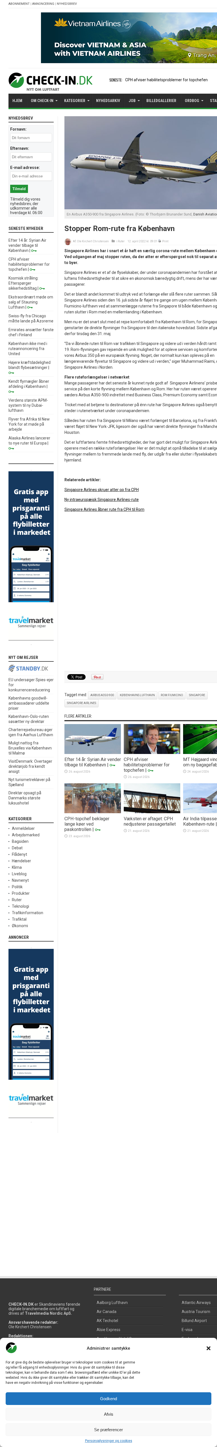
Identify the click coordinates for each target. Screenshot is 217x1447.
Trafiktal (19, 919)
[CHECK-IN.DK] (50, 86)
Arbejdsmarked (26, 835)
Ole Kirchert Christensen (93, 241)
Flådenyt (19, 854)
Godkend (108, 1398)
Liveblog (19, 874)
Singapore (197, 695)
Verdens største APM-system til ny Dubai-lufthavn (28, 405)
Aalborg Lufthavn (112, 1302)
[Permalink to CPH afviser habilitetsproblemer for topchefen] (152, 752)
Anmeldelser (23, 828)
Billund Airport (194, 1320)
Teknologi (20, 906)
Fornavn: (18, 129)
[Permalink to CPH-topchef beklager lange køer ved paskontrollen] (92, 812)
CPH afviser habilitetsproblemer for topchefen (166, 80)
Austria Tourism (196, 1311)
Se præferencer (108, 1429)
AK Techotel (107, 1320)
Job (132, 100)
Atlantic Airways (196, 1302)
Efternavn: (19, 148)
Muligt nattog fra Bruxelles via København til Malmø (30, 748)
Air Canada (106, 1311)
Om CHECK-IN (42, 100)
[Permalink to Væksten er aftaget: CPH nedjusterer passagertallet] (152, 812)
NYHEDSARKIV (108, 100)
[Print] (160, 241)
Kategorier (74, 100)
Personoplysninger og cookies (108, 1441)
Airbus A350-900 (102, 695)
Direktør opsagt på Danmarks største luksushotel (24, 798)
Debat (17, 848)
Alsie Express (108, 1329)
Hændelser (21, 861)
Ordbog (192, 100)
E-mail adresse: (25, 167)
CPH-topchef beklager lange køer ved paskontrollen (86, 824)
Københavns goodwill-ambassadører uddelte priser (28, 703)
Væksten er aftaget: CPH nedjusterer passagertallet (150, 821)
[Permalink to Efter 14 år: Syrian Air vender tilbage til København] (92, 752)
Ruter (121, 241)
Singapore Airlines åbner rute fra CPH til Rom (104, 509)
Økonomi (20, 925)
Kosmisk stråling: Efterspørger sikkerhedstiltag (23, 283)
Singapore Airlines (81, 703)
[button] (208, 1348)
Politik (17, 887)
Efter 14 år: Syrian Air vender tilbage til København (92, 762)
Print (165, 241)
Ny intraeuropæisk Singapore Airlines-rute (101, 499)
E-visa (187, 1329)
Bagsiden (20, 841)
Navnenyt (20, 880)
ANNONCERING (43, 4)
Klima (17, 867)
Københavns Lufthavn (137, 695)
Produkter (21, 893)
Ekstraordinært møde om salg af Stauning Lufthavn (30, 302)
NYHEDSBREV (67, 4)
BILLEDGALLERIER (161, 100)
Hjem (17, 100)
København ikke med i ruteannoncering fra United (27, 348)
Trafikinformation (27, 913)
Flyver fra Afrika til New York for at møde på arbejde (29, 424)
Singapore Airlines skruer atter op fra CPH (101, 489)
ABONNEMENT (19, 4)
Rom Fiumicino (172, 695)
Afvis (108, 1414)
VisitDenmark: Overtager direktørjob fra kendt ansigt (30, 766)
